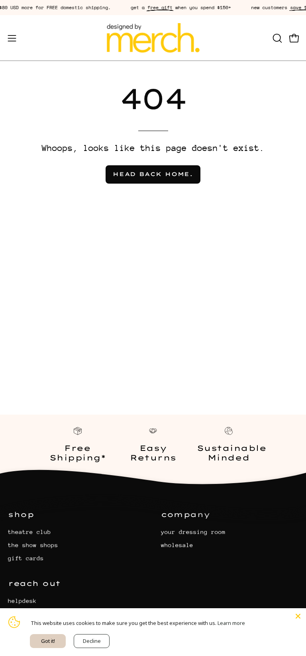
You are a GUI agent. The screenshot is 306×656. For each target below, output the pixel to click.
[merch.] (153, 38)
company (185, 514)
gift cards (26, 557)
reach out (34, 583)
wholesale (177, 544)
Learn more (231, 623)
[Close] (298, 616)
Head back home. (153, 173)
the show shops (33, 544)
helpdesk (22, 600)
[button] (276, 38)
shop (21, 514)
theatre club (29, 531)
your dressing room (193, 531)
